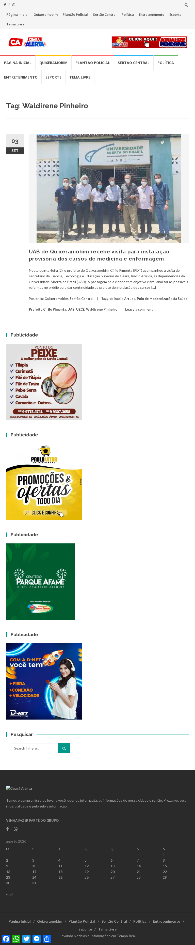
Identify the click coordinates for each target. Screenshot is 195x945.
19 (87, 872)
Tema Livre (15, 24)
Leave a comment (139, 309)
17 (34, 872)
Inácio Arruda (124, 299)
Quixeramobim (46, 14)
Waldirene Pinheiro (101, 309)
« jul (9, 894)
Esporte (175, 14)
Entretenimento (151, 14)
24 (34, 877)
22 (165, 872)
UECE (80, 309)
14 (139, 866)
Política (128, 14)
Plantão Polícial (75, 14)
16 (8, 872)
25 (60, 877)
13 (112, 866)
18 (60, 872)
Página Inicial (17, 14)
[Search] (64, 748)
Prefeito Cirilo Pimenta (47, 309)
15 (165, 866)
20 (112, 872)
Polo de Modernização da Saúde (162, 299)
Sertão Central (105, 14)
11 (60, 866)
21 (139, 872)
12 (87, 866)
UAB (71, 309)
